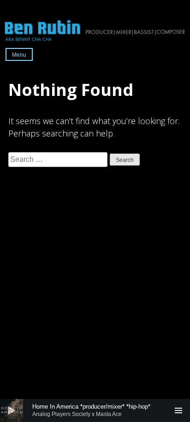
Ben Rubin (95, 30)
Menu (19, 55)
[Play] (11, 410)
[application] (95, 410)
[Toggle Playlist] (178, 410)
